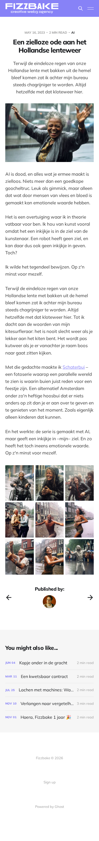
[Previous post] (8, 597)
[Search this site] (80, 8)
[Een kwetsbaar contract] (49, 676)
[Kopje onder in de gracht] (49, 663)
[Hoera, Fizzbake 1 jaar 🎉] (49, 717)
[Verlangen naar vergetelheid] (49, 703)
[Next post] (90, 597)
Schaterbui (74, 367)
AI (72, 32)
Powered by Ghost (49, 806)
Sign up (50, 782)
